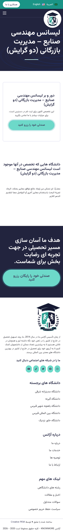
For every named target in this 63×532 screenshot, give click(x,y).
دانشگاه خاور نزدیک (49, 420)
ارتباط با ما (54, 465)
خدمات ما (54, 450)
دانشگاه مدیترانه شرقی (47, 392)
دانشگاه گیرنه (52, 399)
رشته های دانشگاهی (49, 488)
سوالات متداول (51, 502)
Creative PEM (18, 522)
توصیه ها (55, 458)
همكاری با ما (11, 4)
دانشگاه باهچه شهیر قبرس (45, 406)
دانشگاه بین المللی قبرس (46, 413)
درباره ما (55, 443)
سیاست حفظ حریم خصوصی (44, 509)
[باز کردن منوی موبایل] (4, 13)
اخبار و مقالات (52, 495)
